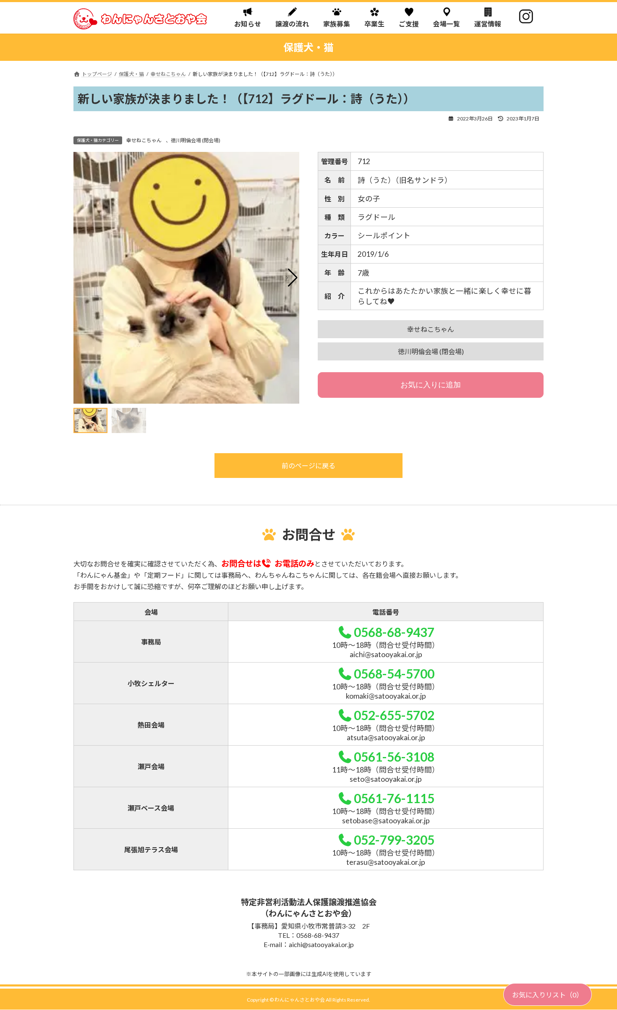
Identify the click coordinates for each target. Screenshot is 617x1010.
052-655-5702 (394, 715)
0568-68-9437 (394, 631)
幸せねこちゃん (144, 140)
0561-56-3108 (394, 756)
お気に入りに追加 (430, 385)
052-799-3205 (394, 839)
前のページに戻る (308, 466)
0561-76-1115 (394, 798)
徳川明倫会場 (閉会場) (195, 140)
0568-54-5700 (394, 673)
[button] (292, 278)
